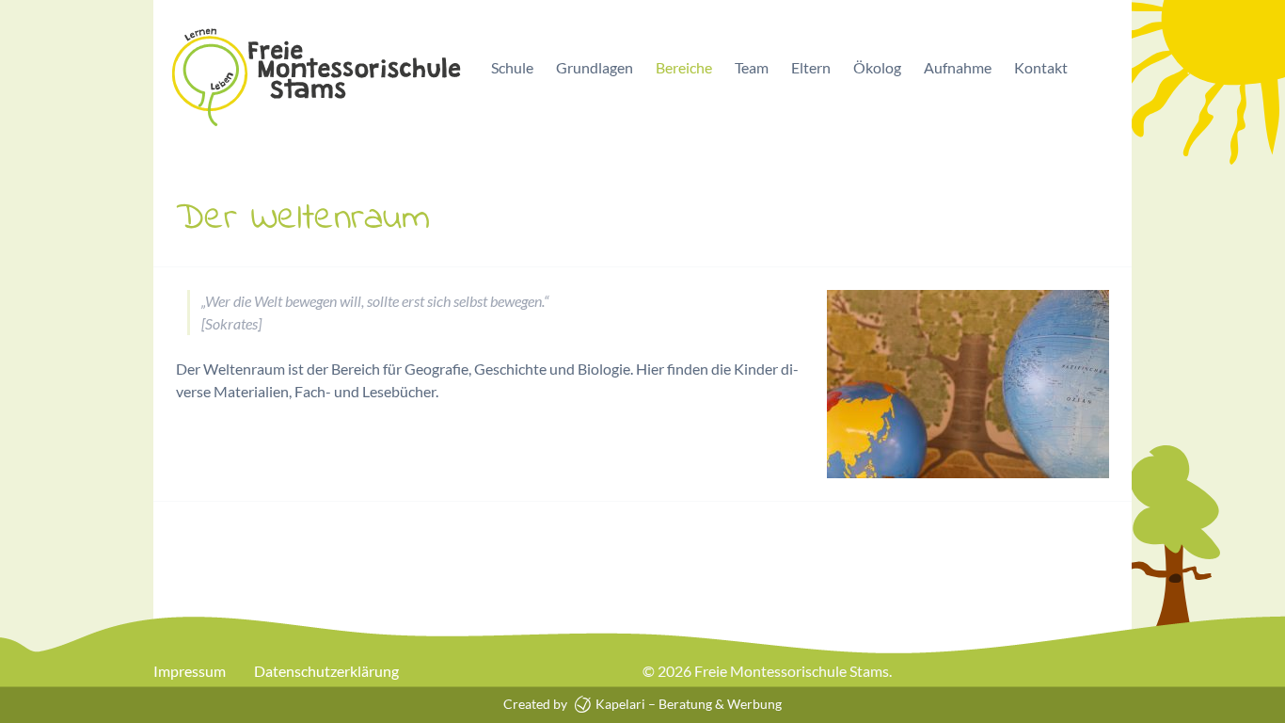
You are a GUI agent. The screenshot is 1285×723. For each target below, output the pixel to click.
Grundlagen (594, 67)
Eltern (811, 67)
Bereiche (684, 67)
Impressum (189, 671)
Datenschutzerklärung (326, 671)
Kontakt (1041, 67)
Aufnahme (958, 67)
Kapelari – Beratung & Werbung (687, 704)
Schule (512, 67)
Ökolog (877, 67)
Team (752, 67)
